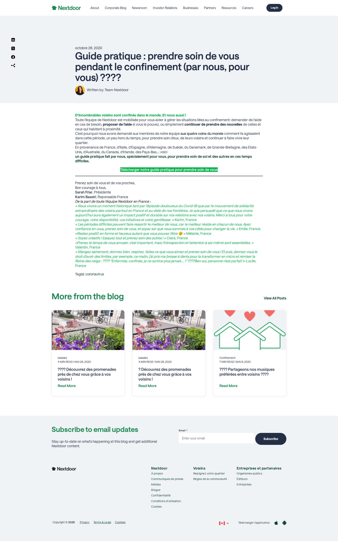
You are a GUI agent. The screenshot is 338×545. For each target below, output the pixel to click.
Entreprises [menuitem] (244, 484)
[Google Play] (284, 523)
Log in (274, 7)
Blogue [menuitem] (155, 489)
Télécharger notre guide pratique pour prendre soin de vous (169, 169)
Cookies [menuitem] (156, 506)
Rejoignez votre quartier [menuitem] (209, 473)
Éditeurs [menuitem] (242, 479)
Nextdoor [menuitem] (159, 468)
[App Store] (276, 523)
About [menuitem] (94, 8)
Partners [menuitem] (210, 8)
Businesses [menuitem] (190, 8)
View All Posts (275, 298)
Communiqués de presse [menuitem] (167, 479)
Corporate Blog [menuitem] (115, 8)
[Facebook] (13, 57)
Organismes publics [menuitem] (249, 473)
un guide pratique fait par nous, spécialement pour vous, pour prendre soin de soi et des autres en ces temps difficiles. (163, 158)
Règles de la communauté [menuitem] (210, 479)
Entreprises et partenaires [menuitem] (259, 468)
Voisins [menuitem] (199, 468)
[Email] (13, 66)
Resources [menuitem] (229, 8)
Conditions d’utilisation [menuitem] (166, 501)
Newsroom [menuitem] (139, 8)
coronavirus (94, 274)
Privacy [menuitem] (85, 522)
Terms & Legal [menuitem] (102, 522)
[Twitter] (13, 48)
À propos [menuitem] (157, 473)
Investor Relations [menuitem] (165, 8)
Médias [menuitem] (156, 484)
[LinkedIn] (13, 40)
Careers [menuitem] (247, 8)
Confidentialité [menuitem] (161, 495)
